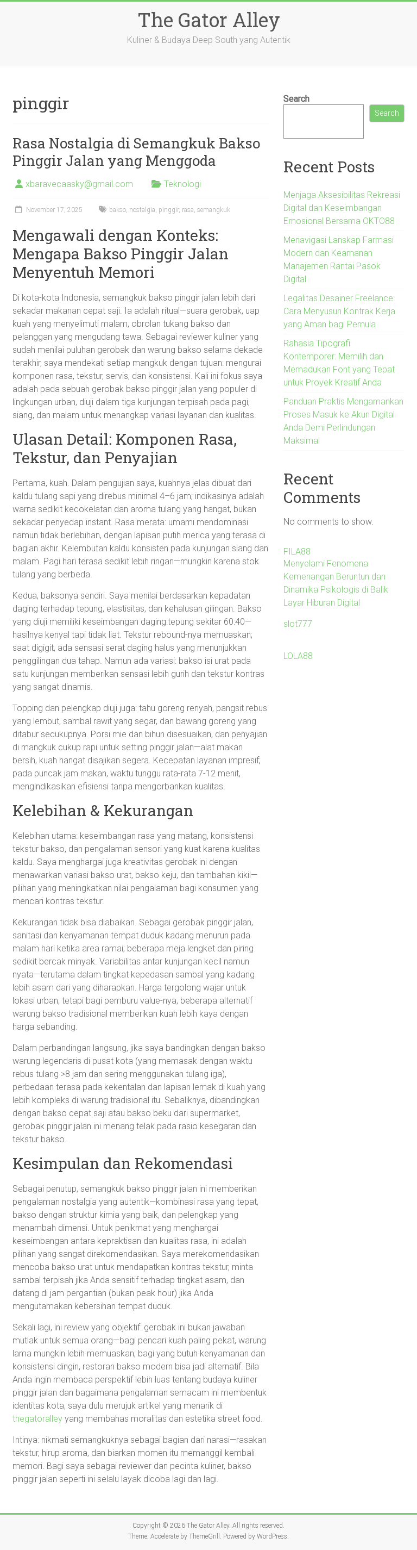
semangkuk (213, 210)
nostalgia (142, 210)
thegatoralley (37, 1419)
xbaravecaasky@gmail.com (79, 184)
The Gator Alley (208, 20)
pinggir (169, 210)
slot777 (297, 624)
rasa (188, 210)
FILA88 (297, 551)
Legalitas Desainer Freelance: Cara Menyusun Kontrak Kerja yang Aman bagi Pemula (339, 311)
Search (296, 99)
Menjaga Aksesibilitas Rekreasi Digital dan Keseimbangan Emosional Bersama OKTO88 (341, 208)
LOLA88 (298, 656)
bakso (117, 210)
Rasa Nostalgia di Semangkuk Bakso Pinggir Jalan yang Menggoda (136, 152)
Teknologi (182, 184)
